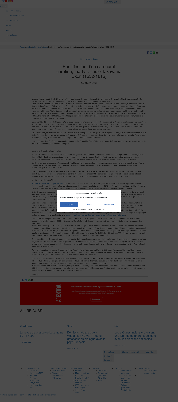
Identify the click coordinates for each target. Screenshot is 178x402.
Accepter (69, 204)
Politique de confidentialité (96, 209)
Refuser (89, 204)
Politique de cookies (79, 209)
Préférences (109, 204)
